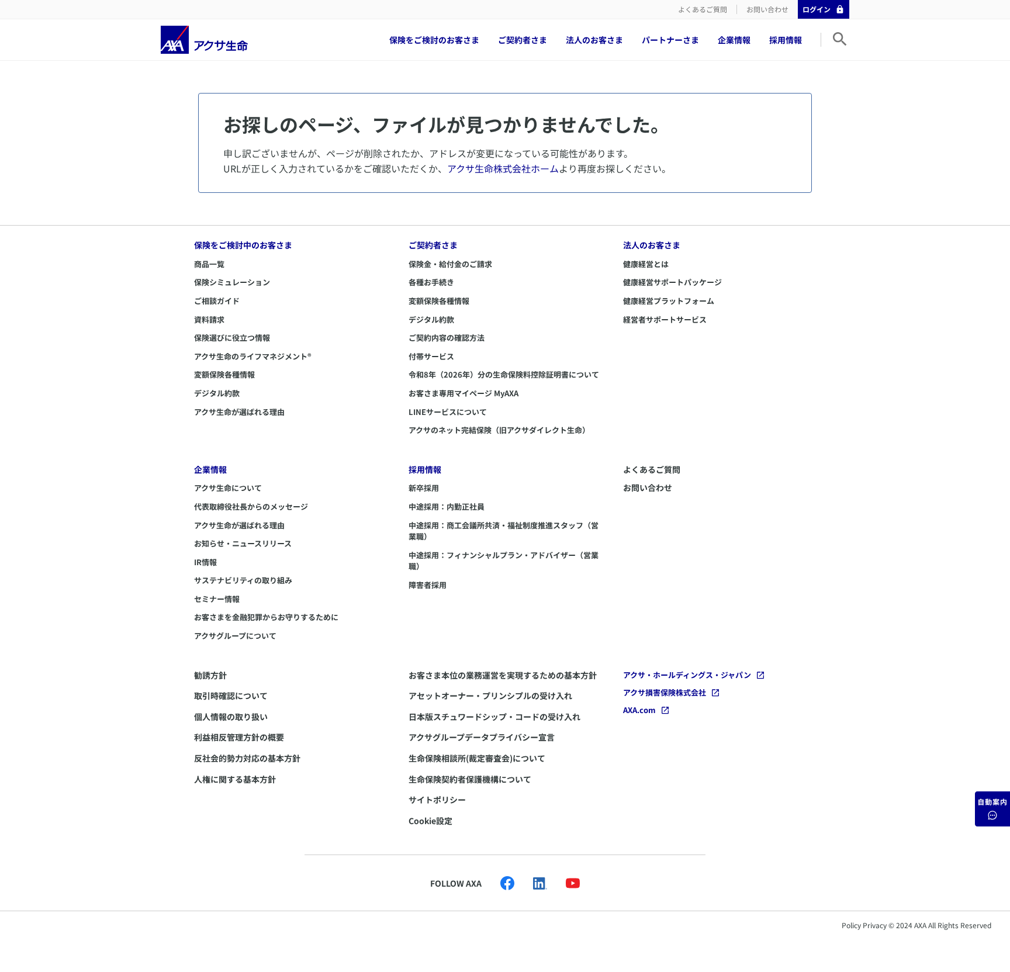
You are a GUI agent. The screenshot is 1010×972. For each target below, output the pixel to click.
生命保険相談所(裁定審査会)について (477, 758)
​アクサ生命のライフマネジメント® (253, 356)
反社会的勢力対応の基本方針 (247, 758)
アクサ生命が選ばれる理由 (239, 411)
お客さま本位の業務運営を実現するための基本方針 (503, 675)
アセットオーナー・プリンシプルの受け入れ (490, 695)
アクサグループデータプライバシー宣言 (482, 737)
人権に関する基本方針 (235, 779)
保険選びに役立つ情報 (232, 337)
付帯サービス (431, 356)
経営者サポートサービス (665, 319)
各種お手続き (431, 282)
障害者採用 (428, 584)
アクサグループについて (235, 635)
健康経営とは (646, 263)
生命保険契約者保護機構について (470, 779)
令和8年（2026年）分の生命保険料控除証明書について (504, 374)
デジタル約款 (217, 393)
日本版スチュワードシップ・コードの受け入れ (494, 716)
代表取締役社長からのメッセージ (251, 506)
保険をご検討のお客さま (434, 40)
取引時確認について (231, 695)
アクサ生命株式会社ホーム (503, 168)
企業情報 (734, 40)
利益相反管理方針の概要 (239, 737)
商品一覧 (209, 263)
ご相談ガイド (217, 300)
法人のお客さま (594, 40)
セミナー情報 (217, 598)
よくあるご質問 (702, 9)
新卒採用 (424, 487)
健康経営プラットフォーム (668, 300)
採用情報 (785, 40)
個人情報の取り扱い (231, 716)
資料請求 (209, 319)
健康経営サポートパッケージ (672, 282)
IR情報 (205, 562)
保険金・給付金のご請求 (450, 263)
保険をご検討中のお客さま (243, 245)
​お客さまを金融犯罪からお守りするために (266, 616)
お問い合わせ (767, 9)
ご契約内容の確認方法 (447, 337)
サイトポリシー (437, 799)
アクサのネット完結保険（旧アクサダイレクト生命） (499, 429)
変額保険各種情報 (224, 374)
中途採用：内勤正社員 (447, 506)
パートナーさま (670, 40)
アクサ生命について (228, 487)
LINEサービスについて (448, 411)
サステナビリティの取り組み (243, 580)
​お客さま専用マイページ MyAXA (463, 393)
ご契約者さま (522, 40)
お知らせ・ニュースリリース (243, 543)
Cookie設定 (430, 820)
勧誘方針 (210, 675)
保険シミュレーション (232, 282)
